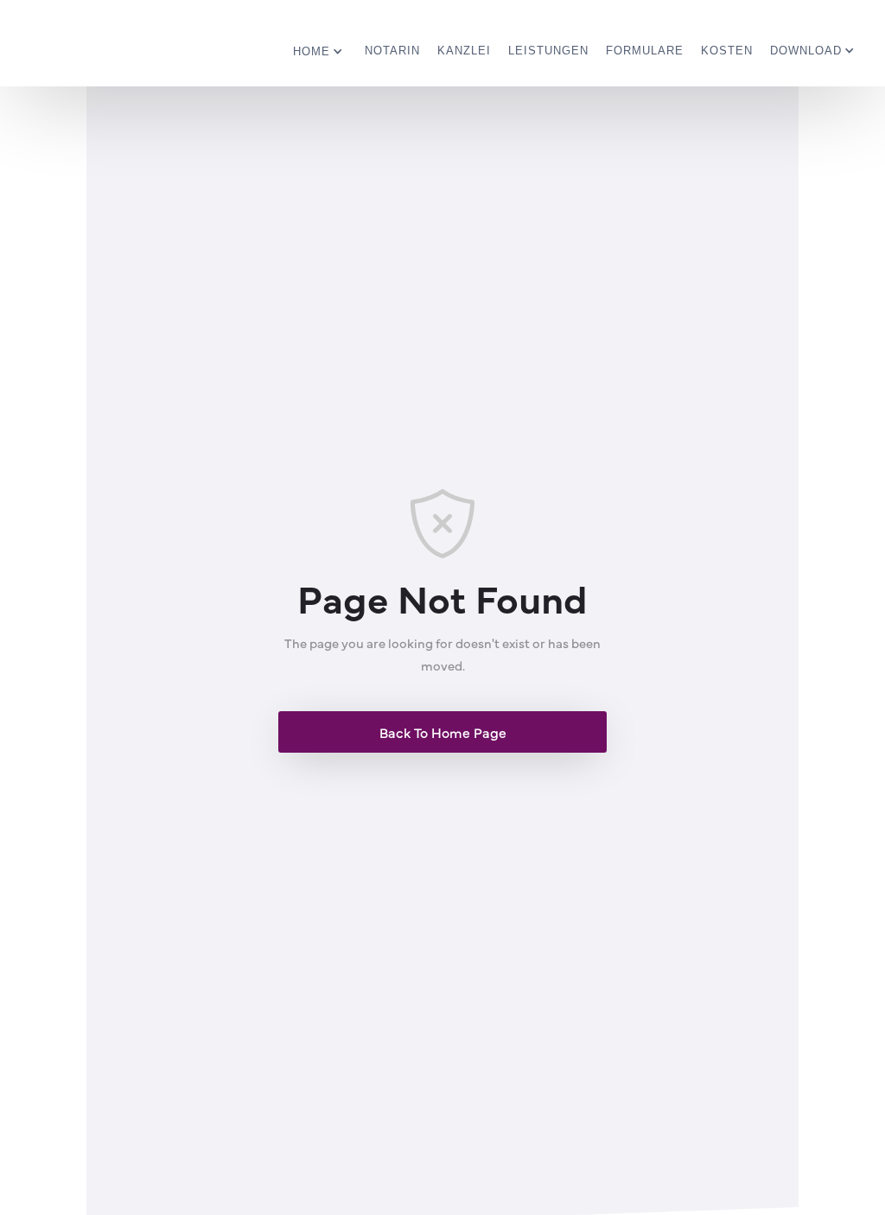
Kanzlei (464, 50)
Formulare (645, 50)
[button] (320, 45)
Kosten (727, 50)
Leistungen (548, 50)
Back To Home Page (442, 731)
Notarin (392, 50)
